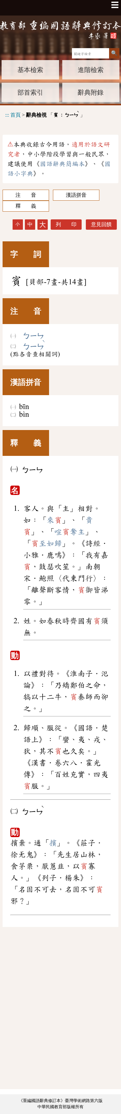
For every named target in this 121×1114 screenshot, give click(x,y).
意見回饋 (101, 224)
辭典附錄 (91, 92)
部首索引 (30, 92)
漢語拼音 (76, 195)
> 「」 (45, 114)
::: (7, 114)
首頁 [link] (15, 114)
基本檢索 (30, 69)
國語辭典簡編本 (62, 164)
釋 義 (25, 206)
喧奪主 (69, 532)
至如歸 (46, 543)
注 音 (25, 195)
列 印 (66, 224)
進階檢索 (91, 69)
